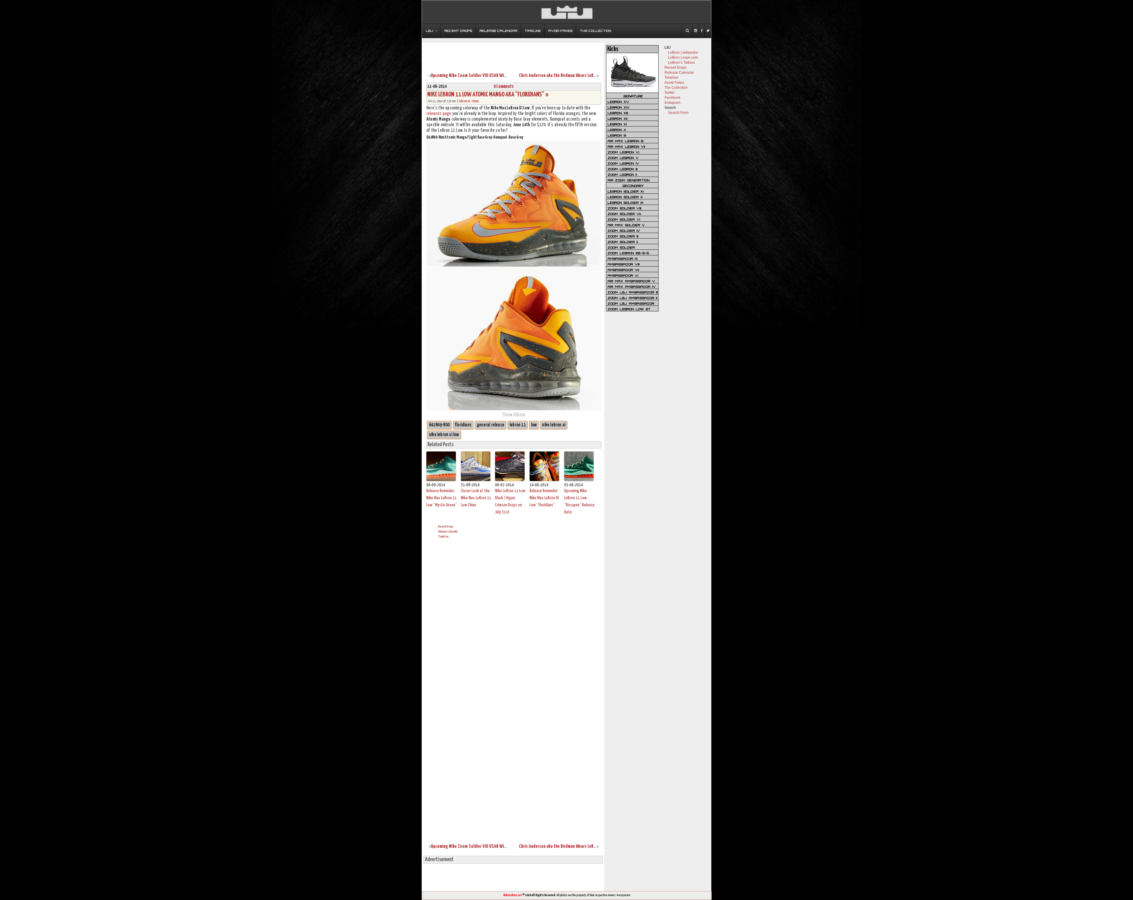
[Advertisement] (513, 54)
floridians (463, 425)
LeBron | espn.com (683, 57)
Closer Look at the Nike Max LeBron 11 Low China (476, 498)
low (534, 425)
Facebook (672, 98)
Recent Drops (445, 526)
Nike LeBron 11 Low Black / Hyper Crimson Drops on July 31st (510, 501)
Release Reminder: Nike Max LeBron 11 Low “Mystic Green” (441, 498)
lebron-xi (464, 101)
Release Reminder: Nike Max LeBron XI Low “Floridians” (544, 498)
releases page (438, 113)
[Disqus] (513, 616)
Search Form (678, 113)
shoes (475, 101)
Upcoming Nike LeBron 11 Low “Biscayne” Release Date (579, 501)
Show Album (513, 415)
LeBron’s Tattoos (681, 62)
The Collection (676, 88)
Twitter (669, 93)
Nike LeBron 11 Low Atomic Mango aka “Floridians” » (488, 94)
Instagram (672, 103)
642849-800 (439, 425)
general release (490, 425)
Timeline (443, 536)
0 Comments (504, 86)
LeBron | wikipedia (683, 52)
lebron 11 (518, 425)
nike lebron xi (553, 425)
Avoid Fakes (674, 83)
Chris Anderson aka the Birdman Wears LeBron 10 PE (564, 75)
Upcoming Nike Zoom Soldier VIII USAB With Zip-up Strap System (488, 75)
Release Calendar (448, 531)
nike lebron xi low (444, 435)
